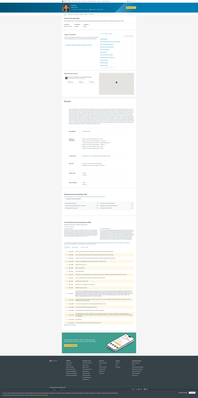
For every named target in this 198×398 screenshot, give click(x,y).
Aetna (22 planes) (103, 39)
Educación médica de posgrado (137, 367)
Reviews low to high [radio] (84, 247)
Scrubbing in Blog (85, 379)
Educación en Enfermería (136, 371)
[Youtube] (139, 389)
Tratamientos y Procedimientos (71, 373)
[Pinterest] (141, 389)
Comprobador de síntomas (87, 362)
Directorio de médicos (70, 367)
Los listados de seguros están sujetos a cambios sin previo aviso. (78, 45)
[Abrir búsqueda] (135, 1)
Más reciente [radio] (67, 247)
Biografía (81, 14)
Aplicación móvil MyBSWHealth (71, 375)
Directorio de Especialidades (71, 371)
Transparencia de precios (87, 369)
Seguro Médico (70, 14)
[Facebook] (132, 389)
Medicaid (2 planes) (104, 62)
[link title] (66, 1)
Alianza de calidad (102, 369)
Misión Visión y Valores (103, 362)
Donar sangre (118, 367)
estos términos (131, 36)
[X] (135, 389)
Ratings (85, 14)
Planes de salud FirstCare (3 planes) (107, 57)
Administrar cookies (183, 392)
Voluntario (117, 362)
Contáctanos (101, 373)
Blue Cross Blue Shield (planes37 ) (107, 44)
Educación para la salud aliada (137, 369)
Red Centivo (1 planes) (104, 49)
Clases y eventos (69, 362)
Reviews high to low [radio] (75, 247)
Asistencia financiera (86, 373)
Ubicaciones (76, 14)
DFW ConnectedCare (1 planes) (106, 54)
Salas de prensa (102, 371)
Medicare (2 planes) (104, 65)
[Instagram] (137, 389)
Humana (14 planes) (104, 60)
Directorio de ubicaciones (70, 369)
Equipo (65, 14)
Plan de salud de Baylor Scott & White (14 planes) (110, 41)
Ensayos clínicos (135, 375)
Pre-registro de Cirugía (86, 377)
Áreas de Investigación (136, 373)
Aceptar (192, 392)
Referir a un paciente (136, 362)
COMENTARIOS (91, 14)
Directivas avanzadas (86, 375)
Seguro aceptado (85, 371)
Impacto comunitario (103, 367)
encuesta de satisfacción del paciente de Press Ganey (99, 242)
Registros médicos (85, 367)
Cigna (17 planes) (103, 52)
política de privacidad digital (42, 395)
